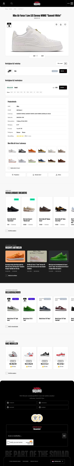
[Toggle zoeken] (12, 3)
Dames (18, 132)
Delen (59, 175)
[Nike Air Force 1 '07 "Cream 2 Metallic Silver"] (61, 150)
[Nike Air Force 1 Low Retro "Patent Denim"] (41, 160)
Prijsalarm (16, 175)
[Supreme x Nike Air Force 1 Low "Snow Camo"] (22, 150)
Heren (23, 132)
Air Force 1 (21, 9)
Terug (6, 9)
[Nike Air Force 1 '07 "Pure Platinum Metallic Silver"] (22, 160)
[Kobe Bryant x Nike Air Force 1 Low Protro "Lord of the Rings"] (12, 160)
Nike (15, 9)
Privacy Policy (34, 461)
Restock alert (38, 175)
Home (10, 9)
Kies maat (62, 63)
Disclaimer (25, 461)
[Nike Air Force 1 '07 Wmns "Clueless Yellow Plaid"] (41, 150)
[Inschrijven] (64, 435)
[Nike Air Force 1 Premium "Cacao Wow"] (61, 160)
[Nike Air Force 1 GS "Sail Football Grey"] (51, 150)
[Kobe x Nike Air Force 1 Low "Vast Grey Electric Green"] (32, 160)
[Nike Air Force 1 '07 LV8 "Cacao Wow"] (51, 160)
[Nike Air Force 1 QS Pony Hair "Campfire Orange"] (32, 150)
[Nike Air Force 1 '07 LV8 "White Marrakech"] (12, 150)
